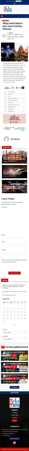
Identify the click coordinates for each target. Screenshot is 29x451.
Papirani (11, 33)
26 (11, 318)
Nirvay (14, 176)
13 (14, 312)
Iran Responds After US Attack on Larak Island (12, 173)
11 (7, 312)
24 (4, 318)
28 (18, 318)
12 (11, 312)
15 (21, 312)
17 (4, 315)
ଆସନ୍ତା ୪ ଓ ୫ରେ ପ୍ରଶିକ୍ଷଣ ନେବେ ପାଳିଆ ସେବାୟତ (19, 129)
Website (4, 250)
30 (24, 318)
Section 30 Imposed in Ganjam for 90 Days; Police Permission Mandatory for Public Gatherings (13, 286)
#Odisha (22, 36)
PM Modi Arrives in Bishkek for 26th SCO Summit (14, 187)
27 (14, 318)
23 (24, 315)
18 (7, 315)
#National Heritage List (13, 36)
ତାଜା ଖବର (4, 20)
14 (18, 312)
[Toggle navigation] (27, 16)
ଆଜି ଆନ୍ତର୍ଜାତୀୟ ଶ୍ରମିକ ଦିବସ (9, 295)
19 (11, 315)
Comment (5, 207)
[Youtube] (14, 442)
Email (3, 241)
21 (18, 315)
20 (14, 315)
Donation (14, 412)
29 (21, 318)
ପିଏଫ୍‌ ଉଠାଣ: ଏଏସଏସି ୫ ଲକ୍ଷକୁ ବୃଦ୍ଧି (10, 128)
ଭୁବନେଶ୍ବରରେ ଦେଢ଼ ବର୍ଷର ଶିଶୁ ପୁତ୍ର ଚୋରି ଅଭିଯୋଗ (14, 291)
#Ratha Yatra (10, 39)
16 (24, 312)
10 (4, 312)
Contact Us (15, 417)
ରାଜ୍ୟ (7, 20)
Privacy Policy (14, 415)
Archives (4, 329)
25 (7, 318)
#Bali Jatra (20, 34)
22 (21, 315)
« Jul (14, 324)
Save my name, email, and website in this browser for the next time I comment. (14, 261)
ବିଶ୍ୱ (8, 170)
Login (14, 420)
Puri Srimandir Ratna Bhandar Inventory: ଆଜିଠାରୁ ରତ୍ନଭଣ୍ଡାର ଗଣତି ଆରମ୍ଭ (13, 159)
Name (4, 235)
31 (4, 321)
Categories (5, 336)
